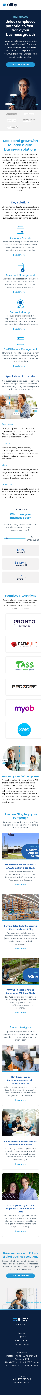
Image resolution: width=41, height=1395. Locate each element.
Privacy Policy (22, 1344)
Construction (7, 424)
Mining (5, 465)
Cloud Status (21, 1340)
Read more (20, 254)
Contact (22, 1333)
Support (22, 1336)
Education (6, 443)
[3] (25, 578)
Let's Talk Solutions (20, 64)
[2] (25, 565)
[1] (25, 552)
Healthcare (7, 484)
